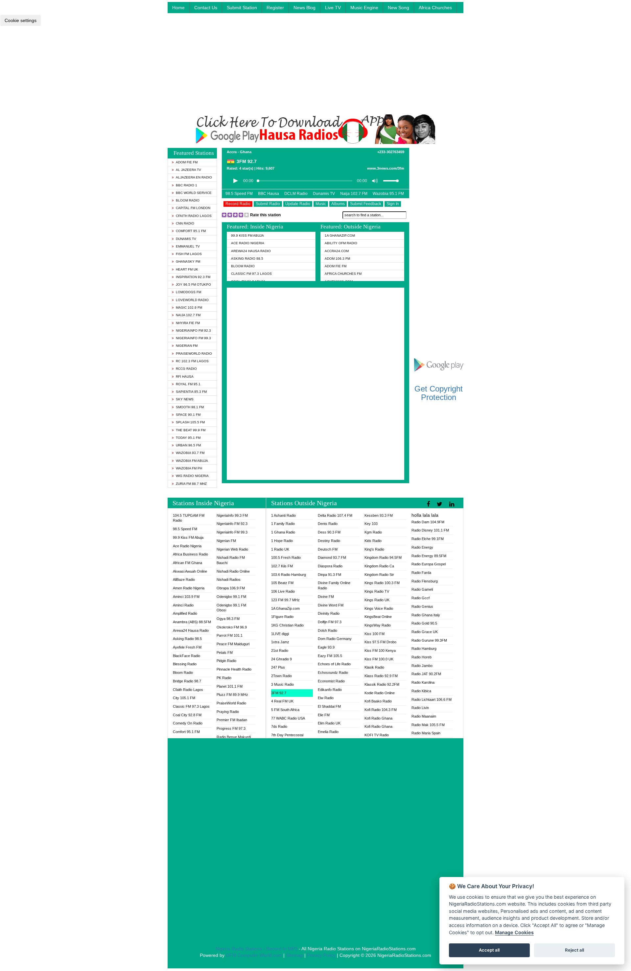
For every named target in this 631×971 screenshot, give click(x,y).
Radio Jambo (421, 666)
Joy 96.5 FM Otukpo (193, 284)
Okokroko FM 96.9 (232, 627)
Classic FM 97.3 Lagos (251, 273)
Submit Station (242, 7)
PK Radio (224, 678)
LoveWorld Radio (192, 300)
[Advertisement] (315, 68)
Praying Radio (228, 712)
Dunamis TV (186, 239)
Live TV (333, 7)
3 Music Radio (282, 684)
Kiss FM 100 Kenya (380, 650)
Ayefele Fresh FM (187, 647)
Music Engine (364, 7)
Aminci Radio (183, 605)
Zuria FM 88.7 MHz (191, 484)
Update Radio (297, 203)
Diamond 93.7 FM (332, 557)
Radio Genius (422, 606)
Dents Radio (328, 524)
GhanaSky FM (188, 261)
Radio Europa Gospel (428, 564)
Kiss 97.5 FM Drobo (380, 642)
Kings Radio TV (376, 591)
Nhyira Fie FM (188, 323)
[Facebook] (429, 504)
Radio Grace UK (424, 632)
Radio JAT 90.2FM (426, 674)
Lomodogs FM (188, 292)
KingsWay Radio (377, 625)
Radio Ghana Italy (425, 615)
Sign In (392, 203)
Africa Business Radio (190, 554)
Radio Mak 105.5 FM (428, 725)
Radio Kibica (421, 691)
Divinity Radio (328, 613)
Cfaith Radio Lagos (194, 216)
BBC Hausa (268, 193)
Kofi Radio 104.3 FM (380, 710)
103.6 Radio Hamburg (288, 575)
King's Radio (374, 549)
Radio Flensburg (424, 581)
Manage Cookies (514, 932)
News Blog (304, 7)
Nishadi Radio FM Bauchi (231, 560)
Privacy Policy (321, 955)
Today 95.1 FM (188, 437)
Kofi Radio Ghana (378, 718)
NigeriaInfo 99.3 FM (232, 515)
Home (178, 7)
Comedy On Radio (187, 723)
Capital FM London (193, 208)
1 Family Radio (283, 524)
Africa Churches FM (343, 273)
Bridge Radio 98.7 (187, 681)
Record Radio (237, 203)
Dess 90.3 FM (329, 532)
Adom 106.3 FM (337, 258)
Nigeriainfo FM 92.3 (193, 330)
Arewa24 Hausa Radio (251, 251)
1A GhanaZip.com (340, 235)
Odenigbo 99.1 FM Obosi (231, 607)
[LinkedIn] (452, 504)
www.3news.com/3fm (385, 168)
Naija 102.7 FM (188, 315)
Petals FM (225, 652)
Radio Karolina (422, 682)
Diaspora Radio (330, 566)
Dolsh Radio (327, 630)
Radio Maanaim (423, 716)
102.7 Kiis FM (282, 566)
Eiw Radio (326, 698)
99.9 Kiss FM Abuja (247, 235)
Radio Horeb (421, 657)
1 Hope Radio (282, 541)
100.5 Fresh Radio (286, 557)
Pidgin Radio (226, 661)
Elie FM (324, 715)
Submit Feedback (365, 203)
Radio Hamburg (423, 649)
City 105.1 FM (184, 698)
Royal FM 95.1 (188, 384)
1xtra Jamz (280, 642)
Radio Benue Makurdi (234, 737)
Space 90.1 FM (188, 414)
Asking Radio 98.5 (247, 258)
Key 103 (371, 524)
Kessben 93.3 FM (378, 515)
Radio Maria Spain (425, 733)
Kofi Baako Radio (378, 701)
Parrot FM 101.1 (230, 635)
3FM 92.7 (278, 693)
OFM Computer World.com (254, 955)
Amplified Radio (185, 613)
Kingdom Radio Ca (379, 566)
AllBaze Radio (184, 579)
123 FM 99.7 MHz (285, 600)
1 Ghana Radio (283, 532)
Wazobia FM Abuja (192, 460)
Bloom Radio (187, 200)
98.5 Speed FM (239, 193)
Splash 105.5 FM (190, 422)
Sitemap (294, 955)
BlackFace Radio (186, 656)
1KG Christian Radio (287, 625)
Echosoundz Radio (333, 673)
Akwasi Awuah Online (190, 571)
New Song (398, 7)
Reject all (574, 950)
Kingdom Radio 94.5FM (383, 557)
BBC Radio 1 (186, 185)
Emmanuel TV (188, 246)
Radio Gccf (420, 598)
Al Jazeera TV (188, 170)
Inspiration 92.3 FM (193, 277)
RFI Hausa (185, 376)
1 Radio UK (280, 549)
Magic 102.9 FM (189, 307)
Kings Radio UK (376, 600)
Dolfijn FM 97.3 (329, 622)
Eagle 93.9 (326, 647)
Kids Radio (373, 541)
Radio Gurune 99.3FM (429, 640)
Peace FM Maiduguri (233, 644)
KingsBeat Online (378, 617)
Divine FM (326, 597)
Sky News (185, 399)
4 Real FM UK (282, 701)
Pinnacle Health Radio (234, 669)
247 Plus (278, 667)
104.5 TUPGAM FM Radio (188, 518)
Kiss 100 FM (374, 634)
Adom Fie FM (187, 162)
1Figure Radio (282, 617)
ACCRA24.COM (337, 251)
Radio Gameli (422, 589)
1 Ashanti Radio (283, 515)
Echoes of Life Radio (334, 664)
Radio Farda (421, 573)
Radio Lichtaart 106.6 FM (431, 699)
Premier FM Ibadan (232, 720)
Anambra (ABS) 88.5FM (192, 622)
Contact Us (205, 7)
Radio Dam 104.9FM (427, 522)
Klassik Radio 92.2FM (381, 684)
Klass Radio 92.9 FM (381, 676)
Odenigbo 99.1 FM (231, 597)
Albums (338, 203)
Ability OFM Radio (341, 243)
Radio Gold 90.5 (424, 623)
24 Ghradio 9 (281, 659)
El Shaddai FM (329, 706)
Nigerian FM (187, 345)
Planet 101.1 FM (230, 686)
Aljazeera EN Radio (194, 177)
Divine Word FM (330, 605)
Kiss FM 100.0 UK (378, 659)
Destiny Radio (329, 541)
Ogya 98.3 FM (228, 619)
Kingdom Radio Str (379, 575)
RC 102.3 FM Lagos (192, 361)
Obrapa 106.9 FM (231, 588)
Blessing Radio (185, 664)
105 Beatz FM (282, 583)
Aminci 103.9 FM (186, 597)
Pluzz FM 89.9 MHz (232, 695)
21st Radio (279, 650)
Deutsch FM (328, 549)
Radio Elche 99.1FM (427, 539)
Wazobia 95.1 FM (388, 193)
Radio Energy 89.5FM (428, 556)
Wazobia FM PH (189, 468)
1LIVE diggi (280, 634)
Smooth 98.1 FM (190, 407)
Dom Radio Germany (335, 639)
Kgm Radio (373, 532)
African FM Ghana (187, 563)
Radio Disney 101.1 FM (430, 530)
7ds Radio (279, 726)
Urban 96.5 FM (188, 445)
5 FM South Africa (285, 710)
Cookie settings (20, 20)
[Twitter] (440, 504)
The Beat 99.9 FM (190, 430)
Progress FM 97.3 (231, 728)
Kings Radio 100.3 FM (382, 583)
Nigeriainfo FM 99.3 (193, 338)
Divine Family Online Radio (334, 585)
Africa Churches (435, 7)
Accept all (489, 950)
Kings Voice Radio (378, 608)
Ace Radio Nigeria (247, 243)
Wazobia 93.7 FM (190, 453)
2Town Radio (281, 676)
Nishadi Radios (229, 579)
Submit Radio (268, 203)
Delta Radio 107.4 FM (335, 515)
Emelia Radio (328, 732)
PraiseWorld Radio (194, 353)
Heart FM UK (187, 269)
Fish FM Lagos (189, 254)
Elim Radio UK (329, 723)
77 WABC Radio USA (288, 718)
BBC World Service (194, 193)
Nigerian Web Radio (232, 549)
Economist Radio (331, 681)
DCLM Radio (296, 193)
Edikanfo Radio (330, 690)
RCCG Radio (186, 368)
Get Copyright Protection (438, 393)
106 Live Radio (283, 591)
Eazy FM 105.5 (330, 656)
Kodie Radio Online (379, 693)
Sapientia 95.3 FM (191, 391)
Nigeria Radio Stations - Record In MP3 (256, 948)
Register (275, 7)
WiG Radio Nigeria (192, 476)
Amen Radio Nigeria (188, 588)
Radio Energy (422, 547)
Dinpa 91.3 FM (329, 575)
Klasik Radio (374, 667)
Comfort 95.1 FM (191, 231)
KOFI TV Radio (376, 735)
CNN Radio (185, 223)
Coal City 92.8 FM (187, 715)
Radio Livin (420, 708)
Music (321, 203)
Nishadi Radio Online (233, 571)
